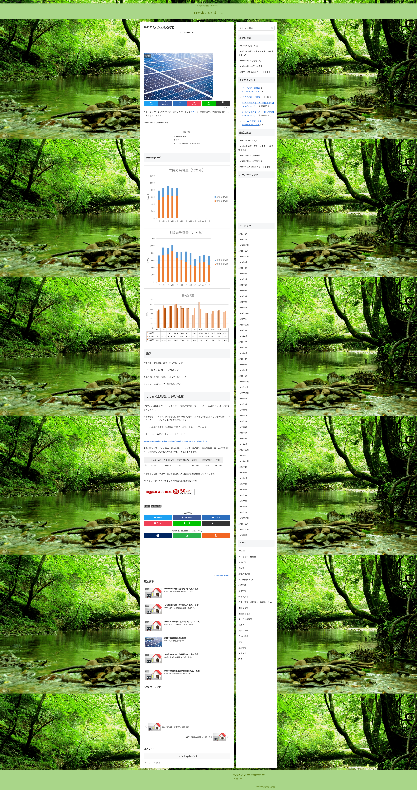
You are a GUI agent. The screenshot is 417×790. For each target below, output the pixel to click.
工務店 (241, 625)
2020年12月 (243, 518)
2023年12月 (243, 313)
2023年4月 (243, 359)
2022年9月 (243, 399)
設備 (240, 659)
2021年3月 (243, 501)
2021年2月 (243, 507)
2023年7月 (243, 342)
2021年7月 (243, 478)
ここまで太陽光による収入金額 (188, 143)
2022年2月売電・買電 (251, 121)
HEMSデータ (181, 137)
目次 (184, 132)
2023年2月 (243, 370)
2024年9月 (243, 262)
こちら (193, 112)
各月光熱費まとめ (246, 579)
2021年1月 (243, 512)
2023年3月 (243, 365)
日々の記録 (243, 636)
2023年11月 (243, 319)
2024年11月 (243, 251)
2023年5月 (243, 353)
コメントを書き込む (187, 756)
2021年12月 (243, 450)
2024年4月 (243, 291)
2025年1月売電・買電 (248, 46)
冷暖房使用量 (244, 574)
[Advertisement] (187, 42)
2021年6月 (243, 484)
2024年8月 (243, 268)
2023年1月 (243, 376)
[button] (272, 28)
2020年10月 (243, 529)
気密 (240, 642)
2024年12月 (243, 245)
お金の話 (242, 562)
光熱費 (147, 506)
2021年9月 (243, 467)
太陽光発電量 (157, 506)
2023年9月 (243, 330)
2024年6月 (243, 279)
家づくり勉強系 (245, 619)
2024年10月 (243, 256)
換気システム (244, 631)
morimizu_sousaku (250, 91)
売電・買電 (243, 597)
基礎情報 (242, 591)
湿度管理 (242, 648)
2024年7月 (243, 274)
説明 (177, 140)
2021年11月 (243, 456)
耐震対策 (242, 653)
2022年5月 (243, 421)
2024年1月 (243, 308)
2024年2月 (243, 302)
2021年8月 (243, 473)
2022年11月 (243, 387)
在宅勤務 (242, 585)
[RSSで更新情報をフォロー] (216, 535)
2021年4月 (243, 495)
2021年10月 (243, 461)
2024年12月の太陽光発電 (249, 61)
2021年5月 (243, 490)
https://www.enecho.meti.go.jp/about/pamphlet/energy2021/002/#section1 (175, 441)
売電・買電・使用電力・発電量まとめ (255, 602)
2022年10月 (243, 393)
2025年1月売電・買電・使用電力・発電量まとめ (255, 53)
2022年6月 (243, 416)
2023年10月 (243, 325)
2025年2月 (243, 234)
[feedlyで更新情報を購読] (187, 535)
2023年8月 (243, 336)
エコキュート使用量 (247, 557)
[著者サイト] (158, 535)
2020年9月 (243, 535)
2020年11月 (243, 524)
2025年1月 (243, 239)
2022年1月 (243, 444)
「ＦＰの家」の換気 (251, 88)
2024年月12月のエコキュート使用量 (254, 72)
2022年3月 (243, 433)
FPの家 (241, 551)
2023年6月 (243, 347)
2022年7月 (243, 410)
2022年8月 (243, 404)
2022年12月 (243, 382)
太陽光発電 (243, 608)
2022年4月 (243, 427)
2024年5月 (243, 285)
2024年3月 (243, 296)
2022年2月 (243, 438)
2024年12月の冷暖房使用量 (250, 66)
